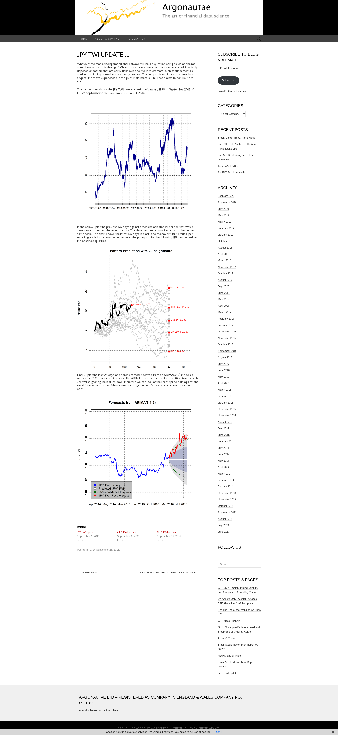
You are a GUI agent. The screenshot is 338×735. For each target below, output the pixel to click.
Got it (219, 731)
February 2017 (226, 318)
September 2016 (227, 350)
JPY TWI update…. (87, 532)
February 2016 (226, 396)
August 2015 (225, 422)
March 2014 (224, 473)
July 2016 (223, 363)
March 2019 (224, 221)
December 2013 (227, 493)
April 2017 (223, 305)
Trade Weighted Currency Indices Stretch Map (168, 572)
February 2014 (226, 480)
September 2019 (227, 202)
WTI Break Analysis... (230, 620)
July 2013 (223, 525)
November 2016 (227, 338)
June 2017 (224, 292)
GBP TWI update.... (229, 673)
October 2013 (225, 505)
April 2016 (223, 383)
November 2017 (227, 267)
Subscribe (228, 80)
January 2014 (225, 486)
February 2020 (226, 196)
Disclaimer (137, 38)
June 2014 (224, 454)
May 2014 (223, 460)
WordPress (159, 728)
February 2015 (226, 441)
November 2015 (227, 415)
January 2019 (225, 234)
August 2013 (225, 518)
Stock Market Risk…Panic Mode (236, 137)
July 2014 (223, 447)
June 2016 (224, 370)
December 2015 (227, 409)
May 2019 (223, 215)
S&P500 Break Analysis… (233, 172)
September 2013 (227, 512)
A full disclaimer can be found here (98, 710)
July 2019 (223, 208)
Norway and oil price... (230, 655)
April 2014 (223, 467)
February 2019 (226, 228)
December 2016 (227, 331)
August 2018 (225, 247)
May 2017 (223, 299)
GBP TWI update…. (128, 532)
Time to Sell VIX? (228, 166)
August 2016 (225, 357)
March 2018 (224, 260)
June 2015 (224, 434)
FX (90, 549)
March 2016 (224, 389)
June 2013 (224, 531)
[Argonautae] (169, 17)
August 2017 (225, 279)
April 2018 (223, 254)
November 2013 (227, 499)
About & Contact (108, 38)
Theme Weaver (209, 728)
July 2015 (223, 428)
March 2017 (224, 312)
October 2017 (225, 273)
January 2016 (225, 402)
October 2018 (225, 241)
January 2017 (225, 325)
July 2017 (223, 286)
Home (83, 38)
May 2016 (223, 376)
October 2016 (225, 344)
